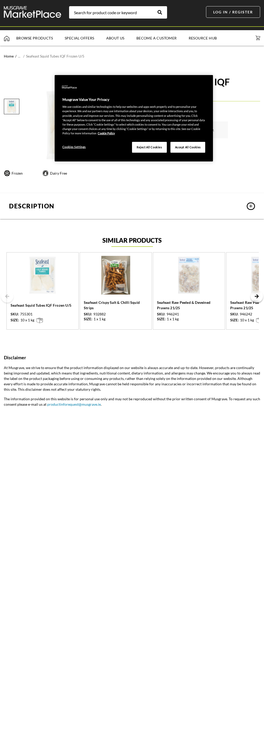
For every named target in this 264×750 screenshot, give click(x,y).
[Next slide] (257, 296)
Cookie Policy (106, 133)
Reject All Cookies (149, 147)
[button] (132, 206)
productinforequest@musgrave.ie (74, 404)
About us (115, 38)
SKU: (15, 314)
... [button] (19, 56)
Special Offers (79, 38)
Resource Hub (203, 38)
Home (9, 56)
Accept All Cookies (188, 147)
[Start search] (162, 12)
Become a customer (156, 38)
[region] (134, 118)
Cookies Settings (74, 147)
